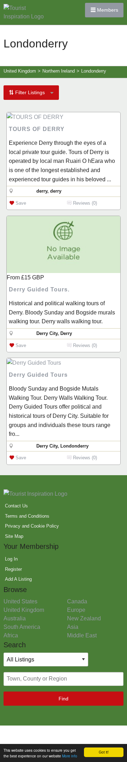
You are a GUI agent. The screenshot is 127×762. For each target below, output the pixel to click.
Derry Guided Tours (38, 375)
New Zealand (84, 618)
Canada (77, 601)
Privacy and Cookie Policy (32, 526)
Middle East (82, 635)
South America (22, 627)
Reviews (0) (84, 203)
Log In (11, 559)
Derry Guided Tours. (39, 289)
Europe (76, 610)
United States (20, 601)
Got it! (104, 752)
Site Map (14, 536)
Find (63, 698)
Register (13, 569)
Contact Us (16, 505)
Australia (15, 618)
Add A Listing (18, 579)
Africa (11, 635)
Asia (72, 627)
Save (20, 203)
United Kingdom (24, 610)
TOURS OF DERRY (37, 129)
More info (69, 755)
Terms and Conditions (27, 516)
